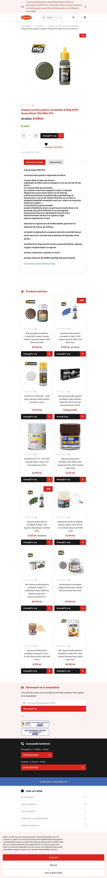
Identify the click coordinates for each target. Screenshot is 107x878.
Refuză (53, 865)
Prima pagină (26, 26)
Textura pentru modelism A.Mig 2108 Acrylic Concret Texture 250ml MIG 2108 (70, 587)
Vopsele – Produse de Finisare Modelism (63, 26)
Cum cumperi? (28, 811)
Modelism (39, 26)
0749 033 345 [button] (30, 767)
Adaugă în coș (49, 136)
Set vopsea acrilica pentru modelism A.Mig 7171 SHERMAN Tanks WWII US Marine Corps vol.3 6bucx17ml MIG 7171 (37, 590)
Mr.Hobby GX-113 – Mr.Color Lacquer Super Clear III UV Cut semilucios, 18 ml (37, 462)
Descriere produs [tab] (34, 162)
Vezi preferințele (53, 872)
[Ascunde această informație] (85, 6)
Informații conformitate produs (39, 263)
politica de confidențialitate (59, 716)
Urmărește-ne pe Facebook (53, 782)
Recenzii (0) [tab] (55, 162)
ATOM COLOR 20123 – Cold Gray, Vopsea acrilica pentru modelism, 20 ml (37, 399)
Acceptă (53, 857)
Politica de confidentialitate (34, 818)
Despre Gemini (28, 804)
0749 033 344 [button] (30, 755)
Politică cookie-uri (30, 825)
